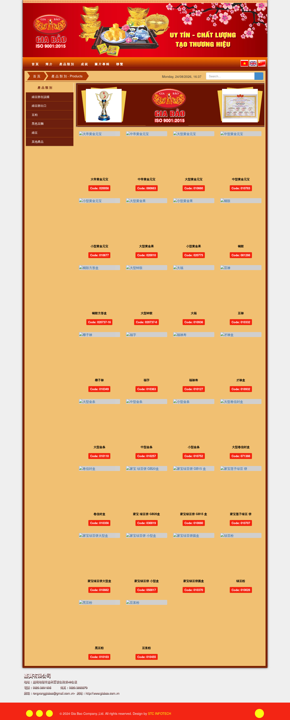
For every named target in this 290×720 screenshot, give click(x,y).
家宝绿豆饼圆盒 (193, 581)
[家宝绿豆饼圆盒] (193, 535)
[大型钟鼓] (146, 267)
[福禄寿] (193, 334)
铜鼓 (241, 246)
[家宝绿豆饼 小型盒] (146, 535)
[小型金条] (193, 401)
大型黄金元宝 (194, 179)
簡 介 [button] (49, 64)
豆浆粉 (146, 648)
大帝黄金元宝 (99, 179)
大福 (194, 313)
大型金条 (99, 447)
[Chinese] (262, 63)
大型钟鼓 (146, 313)
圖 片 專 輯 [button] (102, 64)
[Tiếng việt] (244, 63)
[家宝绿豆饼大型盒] (99, 535)
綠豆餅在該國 (40, 97)
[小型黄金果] (193, 200)
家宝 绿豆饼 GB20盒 (146, 514)
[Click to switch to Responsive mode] (29, 713)
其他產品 (38, 141)
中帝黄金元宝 (146, 179)
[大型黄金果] (146, 200)
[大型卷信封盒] (240, 401)
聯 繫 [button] (119, 64)
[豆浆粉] (146, 602)
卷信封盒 (99, 514)
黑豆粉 (99, 648)
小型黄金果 (193, 246)
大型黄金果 (146, 246)
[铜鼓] (240, 200)
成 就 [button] (84, 64)
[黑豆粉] (99, 602)
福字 (147, 380)
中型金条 (146, 447)
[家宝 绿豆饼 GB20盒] (146, 468)
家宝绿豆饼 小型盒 (146, 581)
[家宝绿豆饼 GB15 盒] (193, 468)
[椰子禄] (99, 334)
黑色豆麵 (38, 123)
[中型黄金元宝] (240, 133)
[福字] (146, 334)
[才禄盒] (240, 334)
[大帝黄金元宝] (99, 133)
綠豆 (35, 132)
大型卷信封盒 (241, 447)
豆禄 (241, 313)
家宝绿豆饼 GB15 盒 (193, 514)
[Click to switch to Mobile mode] (49, 713)
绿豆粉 (240, 581)
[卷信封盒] (99, 468)
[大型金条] (99, 401)
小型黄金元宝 (99, 246)
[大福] (193, 267)
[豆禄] (240, 267)
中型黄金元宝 (241, 179)
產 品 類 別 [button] (66, 64)
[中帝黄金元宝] (146, 133)
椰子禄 (99, 380)
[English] (253, 63)
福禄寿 (193, 380)
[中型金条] (146, 401)
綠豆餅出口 (39, 105)
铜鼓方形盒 (99, 313)
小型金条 (194, 447)
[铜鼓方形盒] (99, 267)
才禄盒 (240, 380)
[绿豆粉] (240, 535)
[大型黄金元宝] (193, 133)
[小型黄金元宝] (99, 200)
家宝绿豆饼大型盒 (99, 581)
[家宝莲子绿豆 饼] (240, 468)
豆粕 (35, 114)
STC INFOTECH (159, 713)
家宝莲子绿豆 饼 (240, 514)
